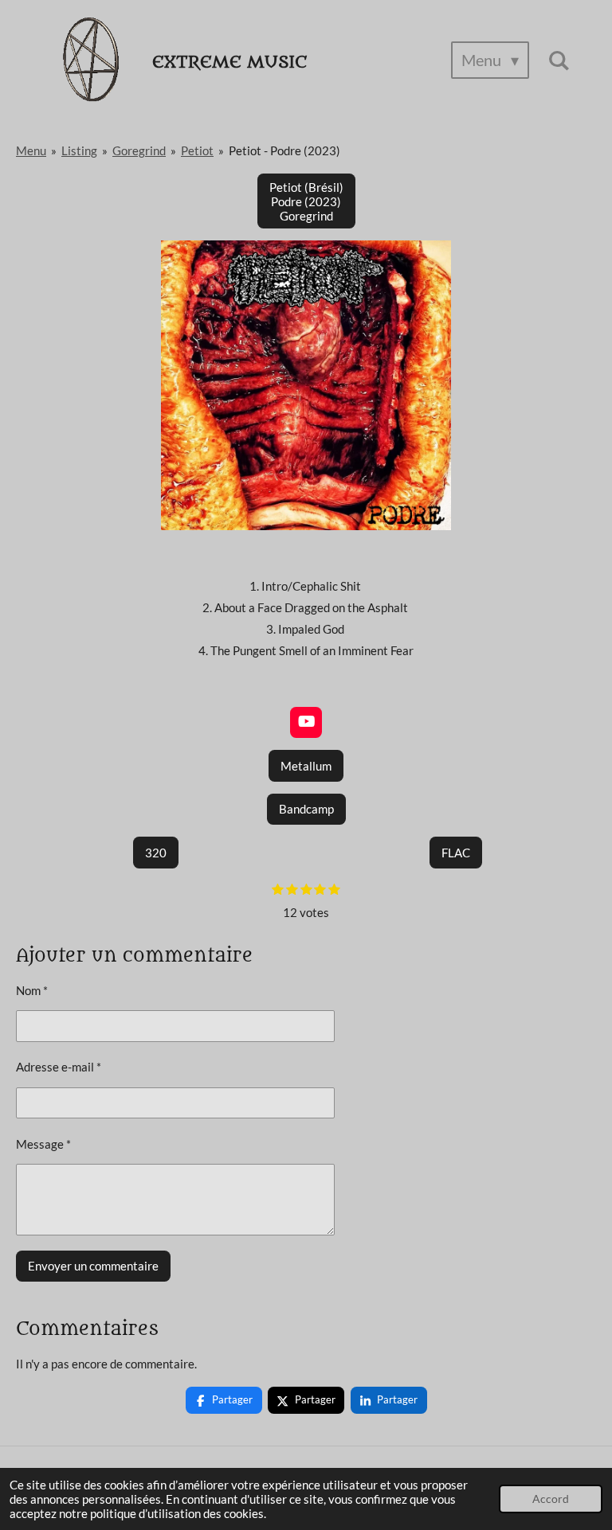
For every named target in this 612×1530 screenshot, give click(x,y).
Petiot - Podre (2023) (284, 150)
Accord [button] (550, 1499)
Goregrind (139, 150)
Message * (43, 1144)
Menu (31, 150)
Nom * (32, 990)
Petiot (197, 150)
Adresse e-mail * (58, 1067)
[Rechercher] (558, 60)
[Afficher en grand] (306, 385)
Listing (79, 150)
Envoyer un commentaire (93, 1266)
